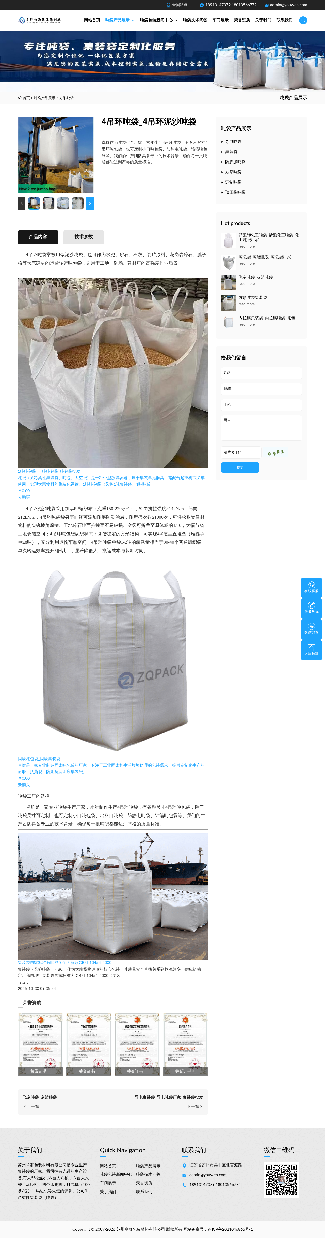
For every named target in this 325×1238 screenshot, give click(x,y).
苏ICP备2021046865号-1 (230, 1229)
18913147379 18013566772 (231, 5)
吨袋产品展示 (117, 20)
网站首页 (92, 20)
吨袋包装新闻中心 (156, 20)
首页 (26, 98)
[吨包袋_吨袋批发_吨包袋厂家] (228, 262)
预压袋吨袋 (235, 192)
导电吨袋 (233, 142)
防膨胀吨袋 (235, 162)
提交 (240, 467)
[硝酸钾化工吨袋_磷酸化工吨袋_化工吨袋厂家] (228, 240)
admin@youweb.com (288, 5)
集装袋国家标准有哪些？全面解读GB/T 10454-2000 (64, 963)
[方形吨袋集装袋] (228, 303)
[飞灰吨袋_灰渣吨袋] (228, 282)
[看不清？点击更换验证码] (275, 452)
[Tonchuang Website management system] (50, 20)
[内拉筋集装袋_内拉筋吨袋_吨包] (228, 323)
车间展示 (221, 20)
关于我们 (263, 20)
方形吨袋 (66, 98)
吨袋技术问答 (195, 20)
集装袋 (231, 152)
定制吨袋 (233, 182)
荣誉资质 (242, 20)
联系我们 (285, 20)
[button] (21, 203)
